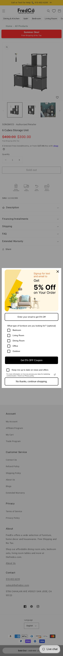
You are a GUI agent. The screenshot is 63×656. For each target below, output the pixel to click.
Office (15, 346)
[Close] (57, 271)
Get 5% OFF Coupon (31, 360)
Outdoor (16, 351)
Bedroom (17, 330)
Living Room (18, 335)
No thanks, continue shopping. (31, 381)
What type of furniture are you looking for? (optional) (31, 326)
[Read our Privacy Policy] (55, 374)
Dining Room (19, 340)
